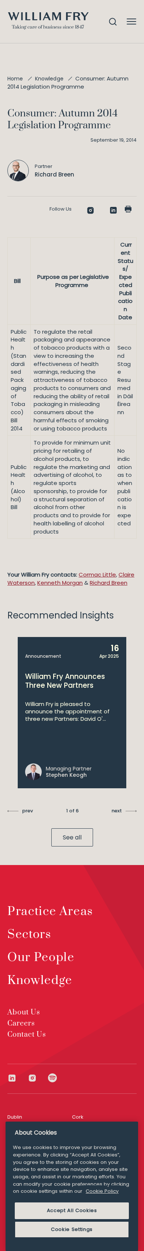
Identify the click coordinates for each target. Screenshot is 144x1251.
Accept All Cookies (72, 1210)
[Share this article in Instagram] (90, 210)
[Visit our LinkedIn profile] (17, 1078)
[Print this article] (128, 209)
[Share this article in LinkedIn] (113, 210)
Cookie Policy (102, 1191)
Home (15, 78)
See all (72, 837)
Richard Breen (108, 583)
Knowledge (49, 78)
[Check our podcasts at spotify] (52, 1078)
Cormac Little (97, 574)
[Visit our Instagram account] (38, 1078)
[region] (72, 1186)
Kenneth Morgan (60, 583)
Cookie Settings (72, 1229)
